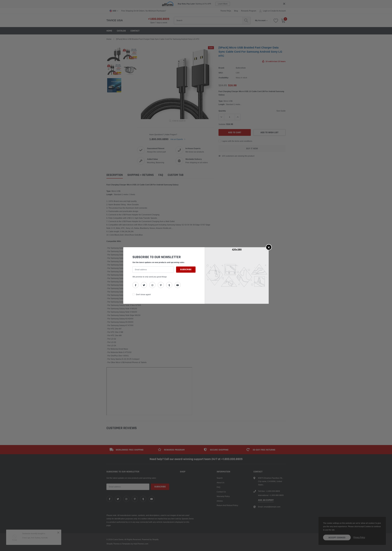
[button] (269, 247)
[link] (135, 285)
